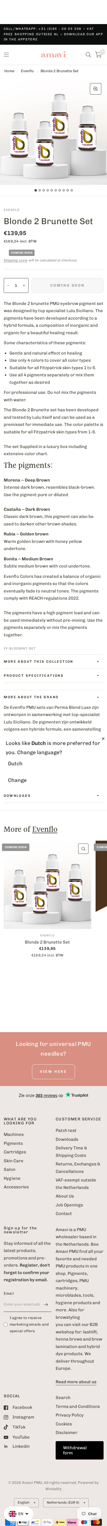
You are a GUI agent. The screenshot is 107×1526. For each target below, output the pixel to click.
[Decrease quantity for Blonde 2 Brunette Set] (8, 285)
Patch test (66, 1130)
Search (63, 1397)
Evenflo (27, 71)
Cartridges (15, 1152)
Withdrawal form (75, 1450)
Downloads (67, 1139)
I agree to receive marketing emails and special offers (29, 1324)
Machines (14, 1134)
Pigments (13, 1143)
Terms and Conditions (78, 1406)
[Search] (88, 55)
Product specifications (34, 676)
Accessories (16, 1187)
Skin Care (13, 1160)
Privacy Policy (70, 1415)
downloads (17, 796)
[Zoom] (95, 89)
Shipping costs (16, 260)
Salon (9, 1169)
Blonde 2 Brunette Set (47, 942)
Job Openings (69, 1205)
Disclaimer (66, 1432)
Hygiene (12, 1178)
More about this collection (38, 662)
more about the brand (31, 697)
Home (9, 71)
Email (9, 1293)
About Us (65, 1196)
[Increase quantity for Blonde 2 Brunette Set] (24, 285)
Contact (64, 1213)
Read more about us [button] (76, 1381)
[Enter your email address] (45, 1304)
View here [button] (53, 1071)
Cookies (64, 1424)
